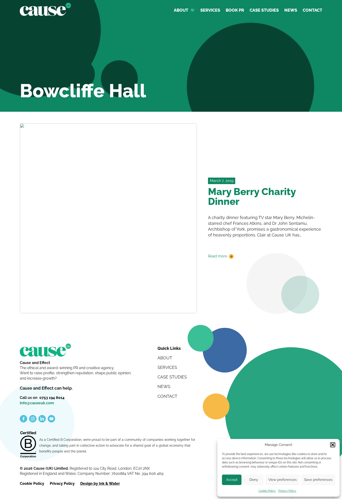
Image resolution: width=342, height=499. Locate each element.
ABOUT (181, 10)
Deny (253, 480)
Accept (232, 480)
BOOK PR (235, 10)
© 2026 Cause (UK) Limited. (45, 468)
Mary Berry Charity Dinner (252, 196)
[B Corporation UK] (28, 445)
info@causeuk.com (37, 403)
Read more (217, 256)
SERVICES (210, 10)
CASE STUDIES (264, 10)
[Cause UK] (45, 9)
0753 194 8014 (51, 397)
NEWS (290, 10)
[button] (332, 444)
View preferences (282, 480)
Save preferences (318, 480)
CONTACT (312, 10)
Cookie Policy (267, 490)
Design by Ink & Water (100, 483)
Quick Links (169, 348)
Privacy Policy (287, 490)
